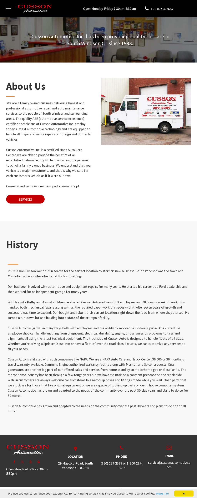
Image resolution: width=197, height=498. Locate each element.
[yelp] (30, 462)
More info (162, 493)
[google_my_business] (38, 462)
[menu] (8, 9)
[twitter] (22, 462)
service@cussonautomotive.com (169, 464)
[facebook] (14, 462)
